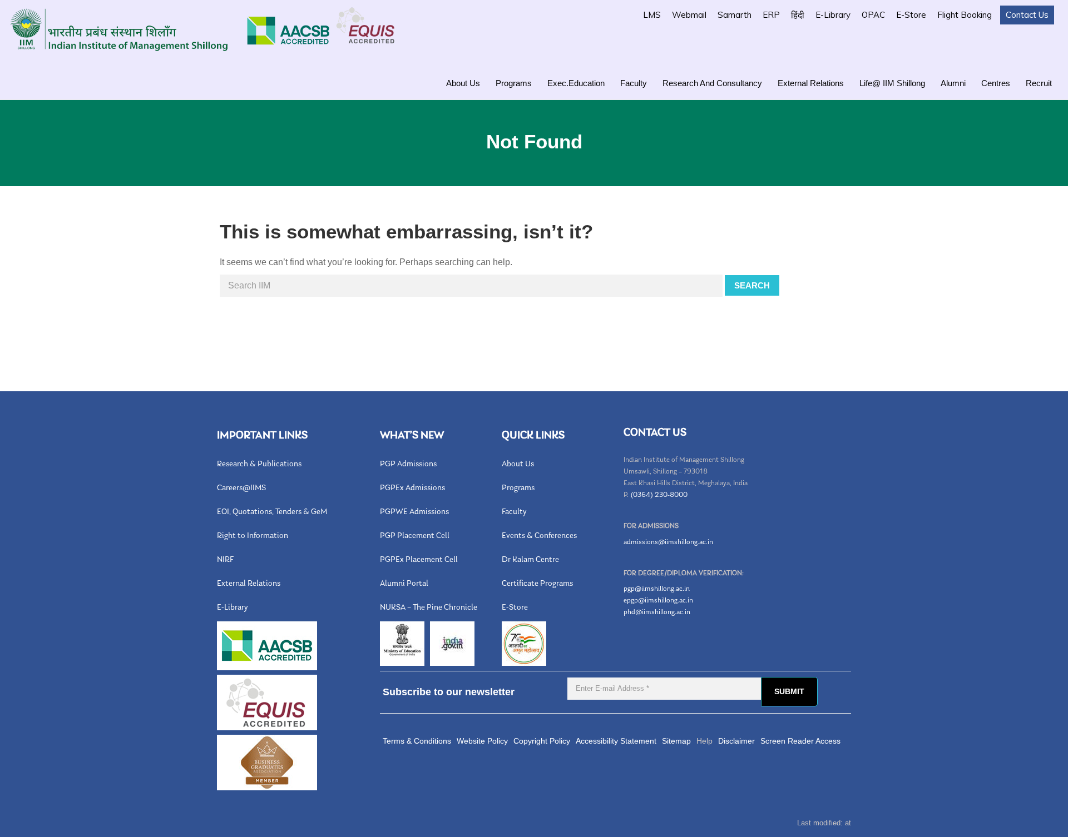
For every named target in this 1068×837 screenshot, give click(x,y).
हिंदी (797, 15)
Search (752, 285)
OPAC (873, 14)
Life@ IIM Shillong (892, 83)
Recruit (1039, 83)
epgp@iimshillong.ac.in (658, 600)
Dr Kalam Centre (530, 560)
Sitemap (676, 740)
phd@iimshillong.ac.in (657, 612)
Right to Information (252, 536)
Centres (995, 83)
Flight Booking (964, 14)
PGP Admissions (408, 464)
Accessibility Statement (616, 740)
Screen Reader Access (800, 740)
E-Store (911, 14)
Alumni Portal (404, 584)
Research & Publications (259, 464)
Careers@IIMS (241, 488)
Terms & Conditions (417, 740)
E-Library (833, 14)
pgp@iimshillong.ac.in (657, 588)
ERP (771, 14)
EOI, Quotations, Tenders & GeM (272, 512)
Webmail (689, 14)
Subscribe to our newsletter (449, 691)
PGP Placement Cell (414, 536)
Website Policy (482, 740)
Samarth (734, 14)
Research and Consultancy (712, 83)
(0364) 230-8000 (659, 495)
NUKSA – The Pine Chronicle (428, 608)
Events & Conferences (539, 536)
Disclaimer (736, 740)
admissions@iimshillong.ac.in (668, 542)
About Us (463, 83)
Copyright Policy (541, 740)
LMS (652, 14)
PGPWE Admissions (414, 512)
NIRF (225, 560)
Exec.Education (576, 83)
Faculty (633, 83)
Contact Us (1027, 14)
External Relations (811, 83)
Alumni (953, 83)
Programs (514, 83)
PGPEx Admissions (412, 488)
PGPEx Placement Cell (419, 560)
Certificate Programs (537, 584)
